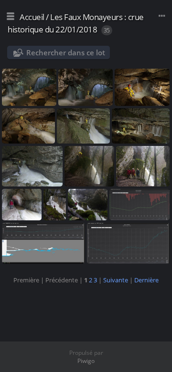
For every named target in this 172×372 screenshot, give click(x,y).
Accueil (32, 16)
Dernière (146, 280)
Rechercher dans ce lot (65, 52)
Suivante (115, 280)
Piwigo (86, 361)
